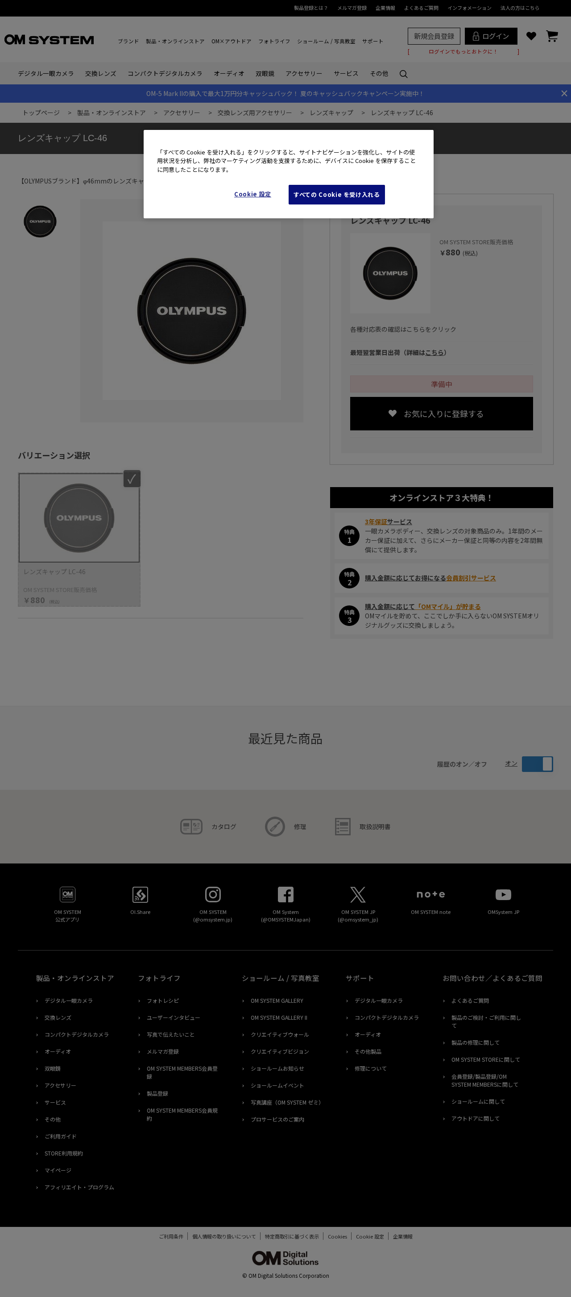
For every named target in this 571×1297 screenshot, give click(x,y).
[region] (289, 174)
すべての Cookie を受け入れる (337, 194)
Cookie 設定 (252, 194)
